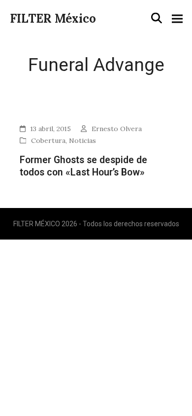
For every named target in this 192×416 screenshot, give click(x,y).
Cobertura (48, 140)
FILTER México (53, 18)
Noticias (82, 140)
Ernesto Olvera (117, 128)
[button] (156, 18)
